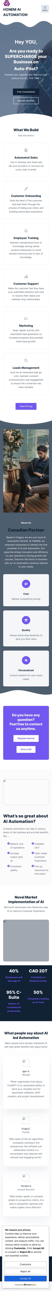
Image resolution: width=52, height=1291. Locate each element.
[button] (26, 940)
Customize (25, 1264)
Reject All (25, 1271)
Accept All (25, 1278)
